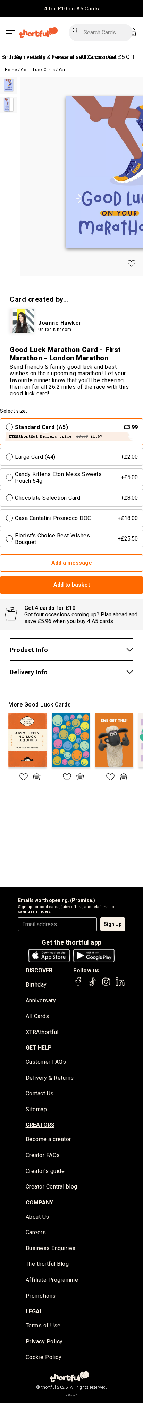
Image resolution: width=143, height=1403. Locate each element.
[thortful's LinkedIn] (120, 985)
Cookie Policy (44, 1357)
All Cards (37, 1016)
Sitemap (36, 1109)
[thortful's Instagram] (106, 985)
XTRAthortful (42, 1032)
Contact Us (40, 1093)
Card (63, 70)
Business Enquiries (51, 1248)
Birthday (11, 57)
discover (39, 970)
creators (40, 1125)
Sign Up (112, 924)
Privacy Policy (44, 1341)
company (39, 1202)
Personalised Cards (76, 57)
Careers (36, 1232)
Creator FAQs (43, 1155)
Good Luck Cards (38, 70)
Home (11, 70)
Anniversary (31, 57)
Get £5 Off (121, 57)
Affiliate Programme (52, 1280)
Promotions (41, 1295)
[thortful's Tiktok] (92, 985)
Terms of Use (43, 1325)
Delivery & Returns (50, 1078)
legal (34, 1311)
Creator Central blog (51, 1186)
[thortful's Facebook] (78, 985)
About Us (37, 1216)
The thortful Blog (47, 1264)
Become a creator (48, 1139)
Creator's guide (45, 1171)
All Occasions (97, 57)
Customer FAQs (46, 1062)
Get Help (39, 1047)
